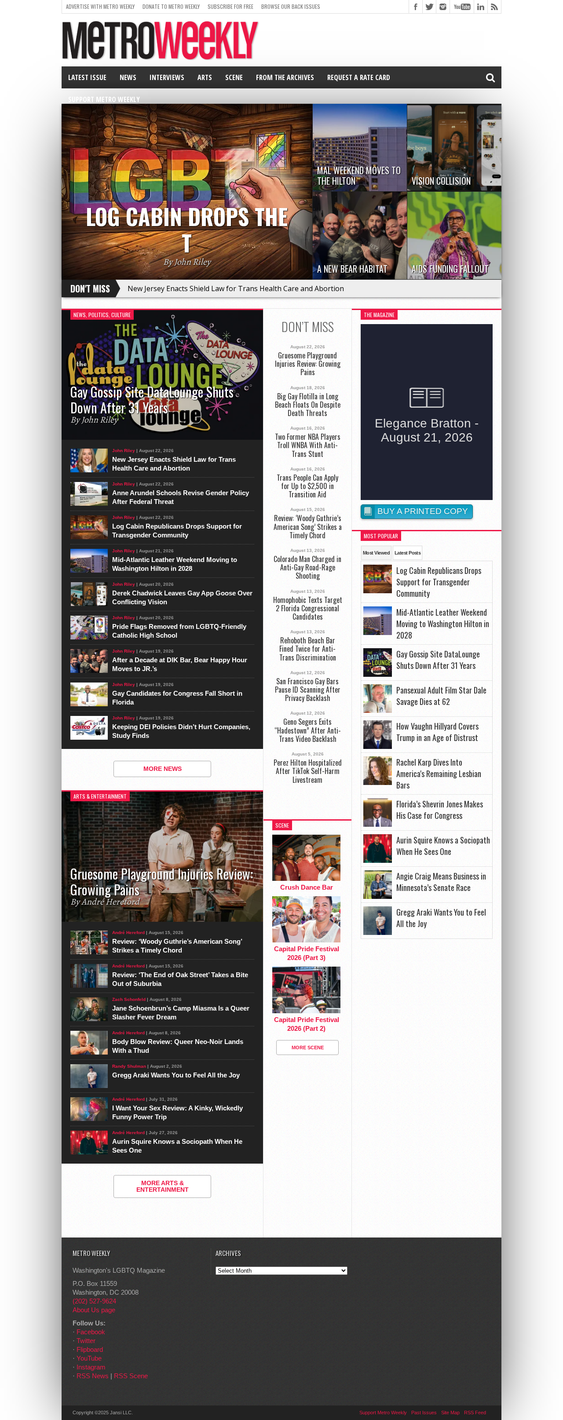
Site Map (450, 1412)
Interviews (167, 77)
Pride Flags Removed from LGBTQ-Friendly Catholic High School (179, 631)
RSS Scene (131, 1376)
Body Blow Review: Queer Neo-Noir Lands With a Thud (177, 1046)
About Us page (94, 1310)
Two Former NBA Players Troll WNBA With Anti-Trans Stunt (307, 445)
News (128, 77)
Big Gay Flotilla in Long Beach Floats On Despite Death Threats (307, 405)
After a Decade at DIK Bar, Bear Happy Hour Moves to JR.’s (179, 664)
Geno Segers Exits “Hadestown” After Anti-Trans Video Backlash (307, 730)
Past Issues (424, 1412)
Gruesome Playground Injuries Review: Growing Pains (307, 364)
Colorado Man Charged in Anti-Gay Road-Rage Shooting (307, 567)
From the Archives (285, 77)
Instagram (91, 1367)
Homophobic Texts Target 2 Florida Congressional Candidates (307, 608)
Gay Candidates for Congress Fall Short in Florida (177, 698)
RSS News (93, 1376)
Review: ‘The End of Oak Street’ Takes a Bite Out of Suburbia (180, 979)
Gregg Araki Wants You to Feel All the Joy (176, 1075)
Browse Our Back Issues (290, 6)
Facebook (91, 1332)
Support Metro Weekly (104, 99)
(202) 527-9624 (94, 1301)
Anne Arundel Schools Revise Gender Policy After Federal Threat (180, 497)
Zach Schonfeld (129, 999)
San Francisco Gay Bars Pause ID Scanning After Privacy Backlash (307, 690)
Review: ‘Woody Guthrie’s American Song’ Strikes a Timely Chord (177, 946)
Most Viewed (376, 552)
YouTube (89, 1358)
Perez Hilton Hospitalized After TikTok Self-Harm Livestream (308, 771)
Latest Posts (407, 552)
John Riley (123, 450)
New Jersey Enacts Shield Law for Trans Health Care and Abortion (236, 288)
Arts (204, 77)
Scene (234, 77)
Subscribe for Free (230, 6)
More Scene (308, 1047)
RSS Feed (475, 1412)
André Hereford (128, 932)
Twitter (86, 1340)
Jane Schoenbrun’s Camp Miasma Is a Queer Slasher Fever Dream (180, 1012)
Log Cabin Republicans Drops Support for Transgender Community (177, 530)
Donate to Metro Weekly (171, 6)
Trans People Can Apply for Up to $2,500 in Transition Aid (307, 486)
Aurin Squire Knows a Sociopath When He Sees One (177, 1146)
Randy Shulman (129, 1066)
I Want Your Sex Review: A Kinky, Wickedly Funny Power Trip (177, 1112)
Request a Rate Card (358, 77)
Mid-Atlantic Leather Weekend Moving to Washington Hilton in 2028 (174, 564)
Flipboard (90, 1349)
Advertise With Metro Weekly (100, 6)
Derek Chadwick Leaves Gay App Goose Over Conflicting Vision (182, 597)
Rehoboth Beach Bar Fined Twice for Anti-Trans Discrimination (307, 649)
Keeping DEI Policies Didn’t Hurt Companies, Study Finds (181, 731)
